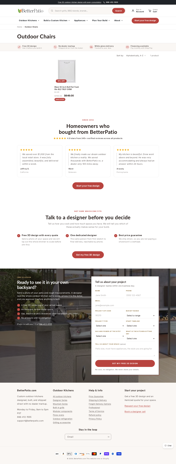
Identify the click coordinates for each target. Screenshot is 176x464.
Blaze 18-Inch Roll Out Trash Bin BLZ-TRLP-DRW (67, 88)
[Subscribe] (108, 437)
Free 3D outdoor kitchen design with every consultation (79, 2)
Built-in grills (58, 407)
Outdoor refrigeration (62, 419)
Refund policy (95, 415)
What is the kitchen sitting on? (139, 333)
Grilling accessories (62, 422)
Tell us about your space (110, 344)
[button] (153, 11)
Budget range (132, 311)
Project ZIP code (103, 311)
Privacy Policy (95, 419)
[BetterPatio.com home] (30, 10)
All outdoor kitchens (62, 396)
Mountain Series (60, 404)
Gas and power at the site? (108, 331)
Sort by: (120, 55)
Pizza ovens (58, 415)
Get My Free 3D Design (125, 363)
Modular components (62, 411)
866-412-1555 (45, 324)
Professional (94, 407)
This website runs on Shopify (97, 458)
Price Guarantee (96, 396)
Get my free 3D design (88, 254)
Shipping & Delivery (98, 400)
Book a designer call (135, 411)
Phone (129, 291)
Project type (101, 321)
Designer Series (60, 400)
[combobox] (82, 11)
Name (97, 291)
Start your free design (145, 20)
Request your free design (137, 406)
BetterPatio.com (80, 458)
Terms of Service (96, 411)
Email (97, 301)
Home (19, 27)
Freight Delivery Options (100, 404)
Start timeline (133, 321)
